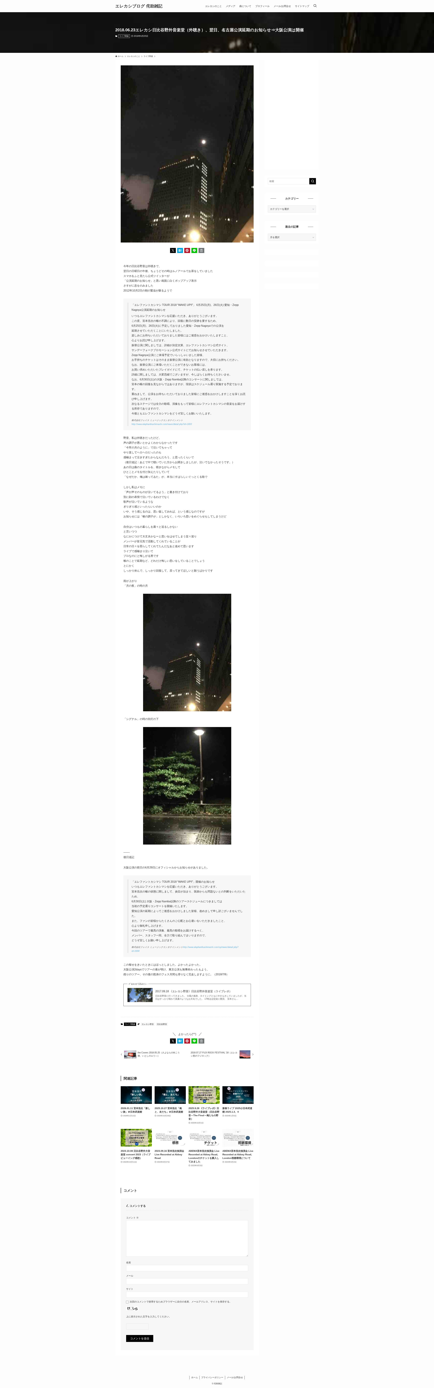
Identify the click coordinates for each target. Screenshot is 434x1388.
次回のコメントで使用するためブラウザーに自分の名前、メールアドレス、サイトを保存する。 (181, 1301)
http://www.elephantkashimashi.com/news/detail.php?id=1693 (162, 424)
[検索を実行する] (312, 181)
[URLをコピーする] (201, 250)
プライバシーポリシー (212, 1377)
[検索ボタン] (315, 6)
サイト (129, 1289)
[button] (173, 250)
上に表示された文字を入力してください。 (148, 1316)
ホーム (194, 1377)
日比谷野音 (162, 1024)
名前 (128, 1262)
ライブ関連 (124, 36)
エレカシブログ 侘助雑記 (138, 6)
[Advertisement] (292, 113)
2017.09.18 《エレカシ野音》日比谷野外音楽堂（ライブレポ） (193, 991)
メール (129, 1275)
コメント (132, 1217)
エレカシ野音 (148, 1024)
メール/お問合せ (235, 1377)
